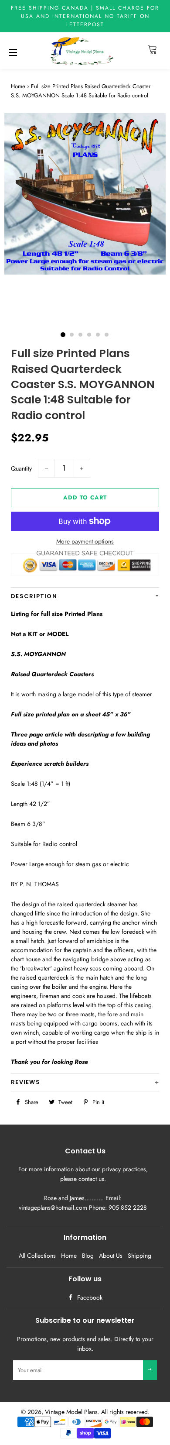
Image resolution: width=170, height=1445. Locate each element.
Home (18, 86)
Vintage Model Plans (71, 1411)
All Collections (37, 1255)
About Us (110, 1255)
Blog (88, 1255)
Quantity (21, 468)
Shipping (139, 1255)
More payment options (85, 541)
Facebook (88, 1297)
